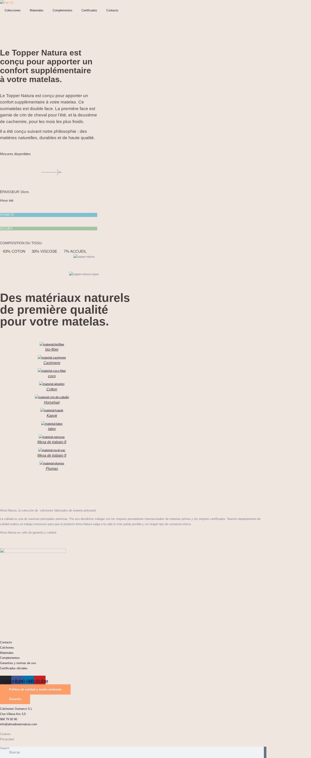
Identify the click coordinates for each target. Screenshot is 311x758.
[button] (155, 477)
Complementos (62, 10)
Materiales (36, 10)
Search (4, 748)
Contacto (112, 10)
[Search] (265, 752)
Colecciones (13, 10)
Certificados (89, 10)
